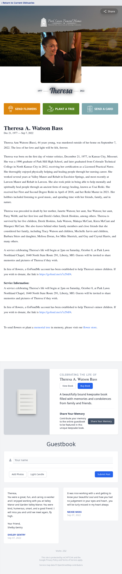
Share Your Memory (101, 421)
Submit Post (104, 474)
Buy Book (85, 385)
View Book (67, 385)
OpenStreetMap (64, 565)
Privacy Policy (52, 560)
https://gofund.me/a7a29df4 (55, 274)
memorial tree (42, 327)
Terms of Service (69, 560)
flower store (90, 327)
